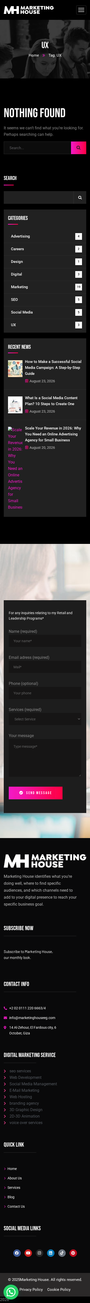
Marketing (45, 287)
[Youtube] (28, 1253)
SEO (45, 299)
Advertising (45, 236)
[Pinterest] (73, 1253)
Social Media (45, 312)
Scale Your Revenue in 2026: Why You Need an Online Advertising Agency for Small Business (53, 434)
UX (45, 325)
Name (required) (23, 631)
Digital (45, 274)
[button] (11, 1292)
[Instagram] (39, 1253)
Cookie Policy (58, 1289)
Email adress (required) (29, 657)
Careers (45, 249)
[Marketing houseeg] (29, 10)
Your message (21, 735)
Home (34, 55)
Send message (39, 793)
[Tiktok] (62, 1253)
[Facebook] (17, 1253)
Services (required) (25, 709)
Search (10, 178)
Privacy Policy (31, 1289)
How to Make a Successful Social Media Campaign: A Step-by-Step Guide (53, 367)
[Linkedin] (50, 1253)
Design (45, 261)
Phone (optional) (23, 683)
